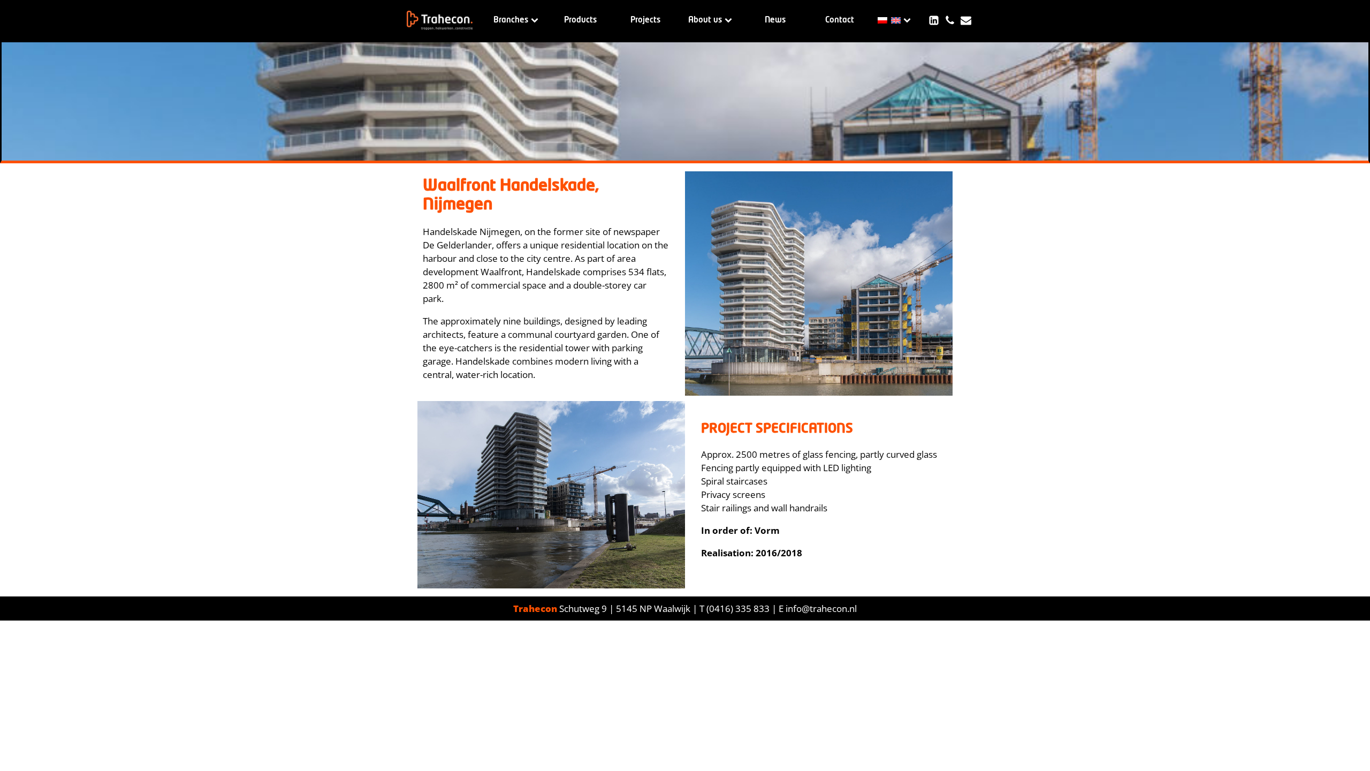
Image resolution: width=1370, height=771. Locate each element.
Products (580, 20)
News (775, 20)
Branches (510, 20)
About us (705, 20)
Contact (839, 20)
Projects (645, 20)
